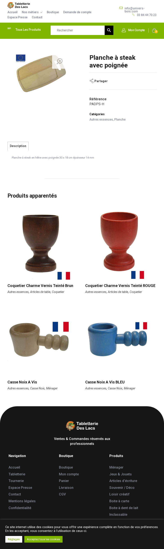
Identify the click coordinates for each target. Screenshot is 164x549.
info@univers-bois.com (134, 10)
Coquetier (58, 292)
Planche (120, 119)
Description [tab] (18, 146)
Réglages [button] (14, 539)
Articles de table (40, 292)
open (59, 61)
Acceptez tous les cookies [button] (43, 539)
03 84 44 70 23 (147, 15)
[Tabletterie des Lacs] (18, 5)
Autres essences (101, 119)
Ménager (52, 388)
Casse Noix (37, 388)
